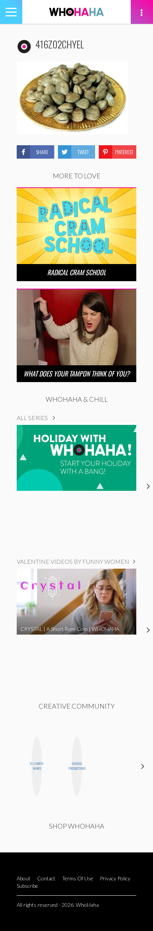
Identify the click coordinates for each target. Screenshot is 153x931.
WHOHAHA (76, 12)
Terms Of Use (77, 878)
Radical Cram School (76, 272)
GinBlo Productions (77, 766)
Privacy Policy (115, 878)
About (23, 878)
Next (142, 765)
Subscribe (27, 886)
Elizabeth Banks (37, 766)
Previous (10, 765)
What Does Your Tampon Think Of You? (76, 373)
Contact (46, 878)
